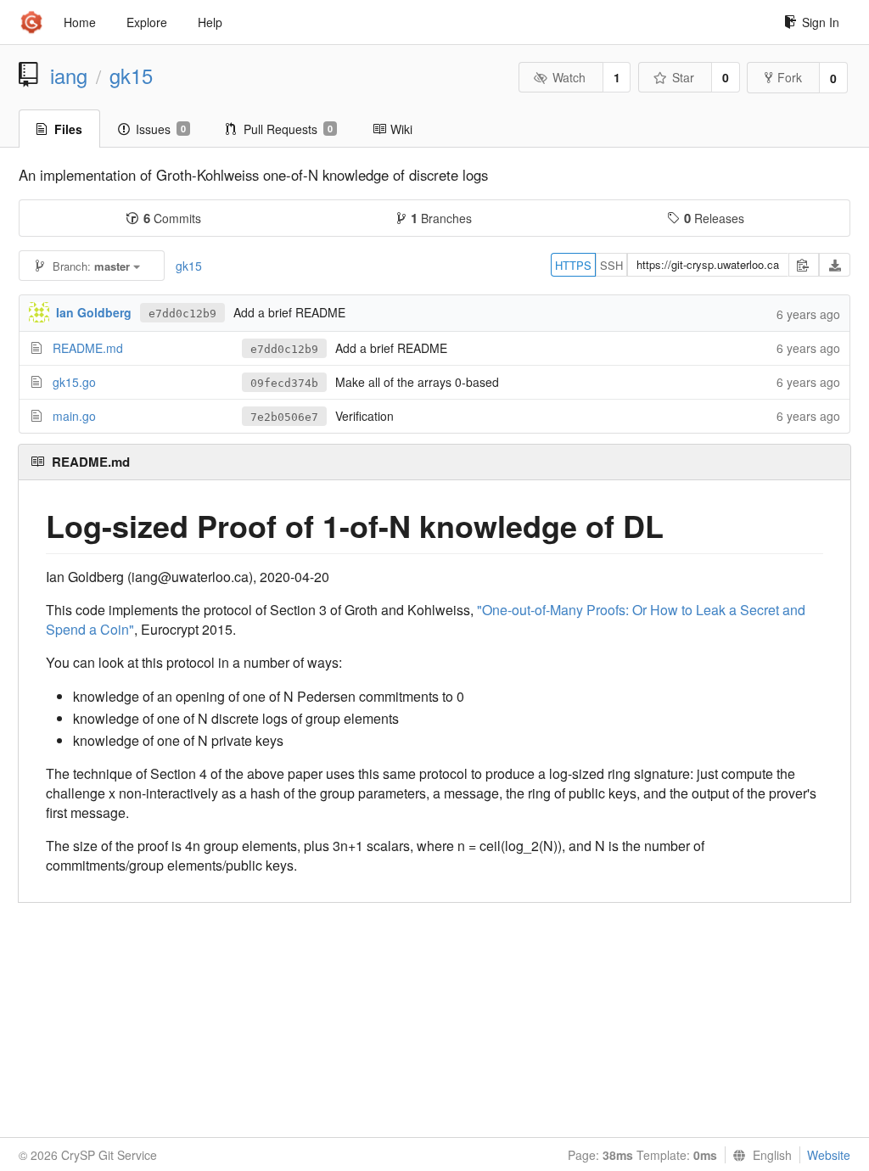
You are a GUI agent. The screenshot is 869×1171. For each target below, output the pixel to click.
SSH (611, 265)
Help (210, 22)
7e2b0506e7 (284, 417)
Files (68, 128)
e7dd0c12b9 (182, 313)
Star (683, 77)
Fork (789, 77)
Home (80, 22)
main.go (74, 415)
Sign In (820, 22)
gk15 (131, 75)
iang (68, 75)
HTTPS (573, 265)
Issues (161, 128)
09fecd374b (284, 383)
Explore (146, 22)
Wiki (401, 128)
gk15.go (74, 381)
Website (828, 1154)
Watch (569, 77)
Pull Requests (288, 128)
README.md (88, 347)
